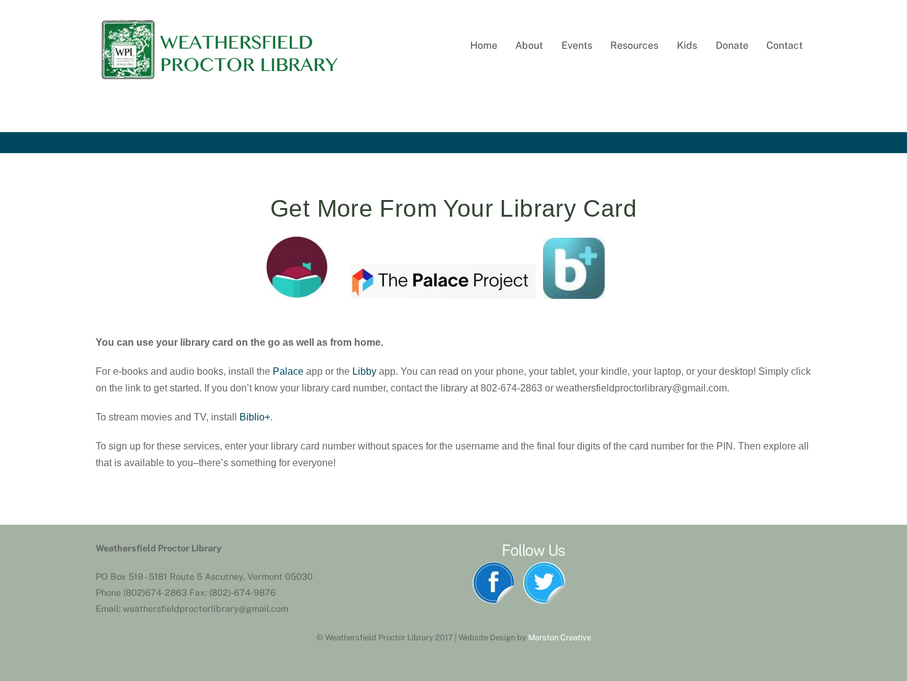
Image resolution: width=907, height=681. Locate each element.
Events (576, 45)
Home (483, 45)
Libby (364, 371)
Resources (634, 45)
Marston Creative (559, 637)
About (529, 45)
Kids (687, 45)
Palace (288, 371)
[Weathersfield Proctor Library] (219, 78)
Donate (732, 45)
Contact (784, 45)
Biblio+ (254, 417)
